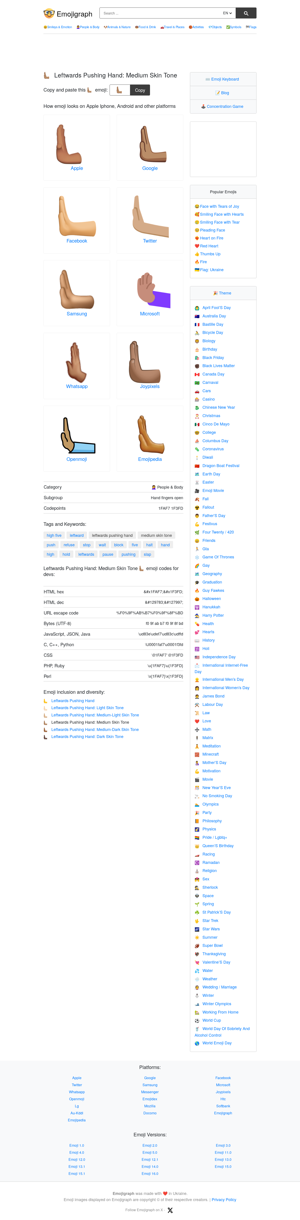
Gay (202, 565)
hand (165, 544)
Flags (251, 27)
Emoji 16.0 (150, 1173)
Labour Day (209, 704)
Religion (206, 870)
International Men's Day (219, 679)
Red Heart (207, 245)
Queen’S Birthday (214, 845)
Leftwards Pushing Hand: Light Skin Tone (83, 707)
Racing (205, 854)
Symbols (233, 27)
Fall (202, 498)
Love (203, 720)
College (205, 432)
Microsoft (150, 313)
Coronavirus (209, 448)
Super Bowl (209, 945)
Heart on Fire (209, 238)
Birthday (206, 349)
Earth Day (207, 474)
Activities (196, 27)
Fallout (204, 507)
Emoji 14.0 (150, 1166)
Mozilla (149, 1105)
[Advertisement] (150, 53)
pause (108, 554)
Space (204, 895)
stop (86, 544)
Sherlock (206, 887)
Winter (204, 995)
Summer (206, 937)
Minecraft (207, 754)
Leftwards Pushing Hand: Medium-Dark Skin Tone (91, 729)
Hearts (204, 631)
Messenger (150, 1091)
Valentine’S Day (212, 962)
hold (66, 554)
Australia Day (210, 315)
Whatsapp (77, 386)
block (118, 544)
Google (150, 167)
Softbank (223, 1105)
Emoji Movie (209, 490)
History (205, 640)
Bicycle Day (209, 332)
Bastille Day (209, 324)
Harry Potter (209, 615)
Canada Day (209, 374)
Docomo (150, 1112)
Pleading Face (210, 230)
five (135, 544)
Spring (204, 903)
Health (204, 623)
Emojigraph (74, 13)
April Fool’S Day (213, 307)
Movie (204, 779)
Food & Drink (145, 27)
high (50, 554)
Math (203, 729)
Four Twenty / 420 (214, 532)
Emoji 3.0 (223, 1145)
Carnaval (206, 382)
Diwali (204, 457)
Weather (206, 978)
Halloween (208, 598)
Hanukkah (207, 606)
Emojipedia (150, 458)
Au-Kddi (76, 1112)
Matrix (204, 737)
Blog (223, 92)
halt (149, 544)
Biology (205, 340)
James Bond (209, 696)
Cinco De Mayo (212, 424)
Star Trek (206, 920)
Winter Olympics (213, 1003)
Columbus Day (211, 440)
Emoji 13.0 (223, 1159)
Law (202, 712)
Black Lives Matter (215, 365)
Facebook (77, 240)
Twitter (150, 240)
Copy (140, 89)
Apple (77, 167)
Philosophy (208, 820)
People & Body (87, 27)
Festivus (206, 523)
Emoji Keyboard (223, 79)
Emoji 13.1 (77, 1166)
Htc (223, 1098)
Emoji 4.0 (76, 1152)
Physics (205, 829)
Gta (202, 548)
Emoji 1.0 (76, 1145)
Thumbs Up (208, 253)
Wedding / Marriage (216, 987)
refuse (69, 544)
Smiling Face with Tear (217, 222)
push (51, 544)
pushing (129, 554)
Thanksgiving (210, 953)
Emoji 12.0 (77, 1159)
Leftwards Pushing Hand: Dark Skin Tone (83, 736)
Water (204, 970)
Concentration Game (223, 106)
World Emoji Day (213, 1042)
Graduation (208, 582)
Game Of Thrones (214, 556)
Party (203, 812)
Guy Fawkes (209, 590)
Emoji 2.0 (150, 1145)
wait (102, 544)
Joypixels (150, 386)
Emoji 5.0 (150, 1152)
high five (54, 535)
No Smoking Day (213, 795)
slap (147, 554)
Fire (201, 261)
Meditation (208, 746)
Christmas (207, 415)
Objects (215, 27)
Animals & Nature (117, 27)
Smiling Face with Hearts (219, 214)
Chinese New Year (215, 407)
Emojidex (150, 1098)
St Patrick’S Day (213, 912)
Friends (205, 540)
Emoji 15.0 (223, 1166)
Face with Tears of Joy (217, 206)
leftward (77, 535)
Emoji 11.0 (223, 1152)
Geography (208, 573)
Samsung (77, 313)
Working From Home (217, 1012)
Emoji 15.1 (77, 1173)
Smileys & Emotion (57, 27)
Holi (202, 648)
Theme (223, 293)
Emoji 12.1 (150, 1159)
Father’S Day (210, 515)
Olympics (207, 804)
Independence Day (215, 656)
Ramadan (207, 862)
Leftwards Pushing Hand (68, 700)
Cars (203, 390)
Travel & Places (172, 27)
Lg (77, 1105)
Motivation (207, 770)
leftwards (86, 554)
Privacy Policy (224, 1199)
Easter (204, 482)
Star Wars (207, 928)
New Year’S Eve (213, 787)
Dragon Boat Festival (217, 465)
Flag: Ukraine (209, 269)
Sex (202, 878)
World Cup (208, 1020)
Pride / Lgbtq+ (211, 837)
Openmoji (77, 458)
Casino (205, 399)
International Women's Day (222, 687)
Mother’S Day (210, 762)
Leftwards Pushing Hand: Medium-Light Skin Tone (91, 715)
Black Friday (209, 357)
